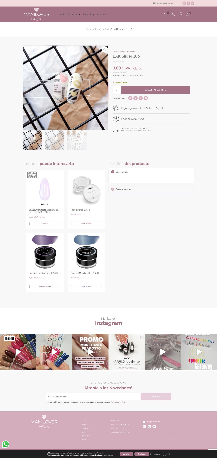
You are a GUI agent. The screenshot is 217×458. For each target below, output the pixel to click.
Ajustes (157, 454)
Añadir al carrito (155, 90)
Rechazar (142, 454)
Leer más (44, 224)
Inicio (88, 29)
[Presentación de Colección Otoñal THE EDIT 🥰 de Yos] (54, 352)
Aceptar (126, 454)
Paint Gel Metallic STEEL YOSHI (85, 273)
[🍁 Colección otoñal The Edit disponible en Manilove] (18, 352)
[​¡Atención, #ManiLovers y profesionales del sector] (126, 352)
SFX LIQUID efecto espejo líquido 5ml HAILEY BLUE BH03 (44, 211)
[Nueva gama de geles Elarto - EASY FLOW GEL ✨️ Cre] (163, 352)
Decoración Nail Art (121, 51)
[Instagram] (188, 3)
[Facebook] (184, 3)
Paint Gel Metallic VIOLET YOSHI (43, 273)
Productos (102, 29)
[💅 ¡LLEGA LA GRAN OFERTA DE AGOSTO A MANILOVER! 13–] (90, 352)
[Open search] (181, 14)
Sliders (132, 51)
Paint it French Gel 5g (80, 210)
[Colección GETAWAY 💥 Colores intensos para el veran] (199, 352)
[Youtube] (192, 3)
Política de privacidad (118, 402)
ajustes (109, 455)
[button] (74, 14)
